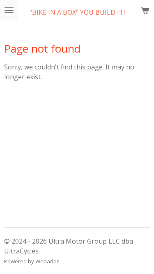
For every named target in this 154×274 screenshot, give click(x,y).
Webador (47, 261)
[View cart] (145, 10)
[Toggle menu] (9, 10)
